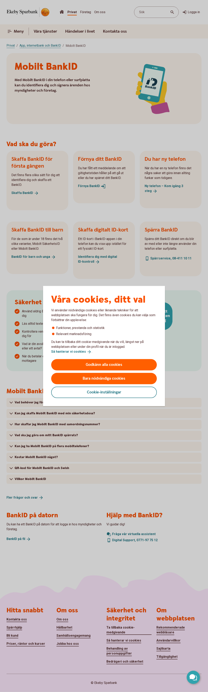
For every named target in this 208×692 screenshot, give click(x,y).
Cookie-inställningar (104, 392)
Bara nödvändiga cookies (104, 378)
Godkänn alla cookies (104, 364)
